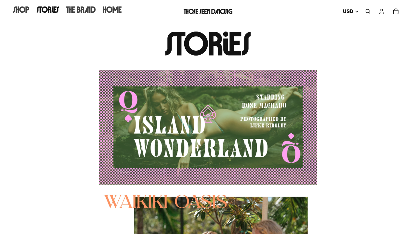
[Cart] (396, 11)
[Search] (368, 11)
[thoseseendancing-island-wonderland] (208, 127)
